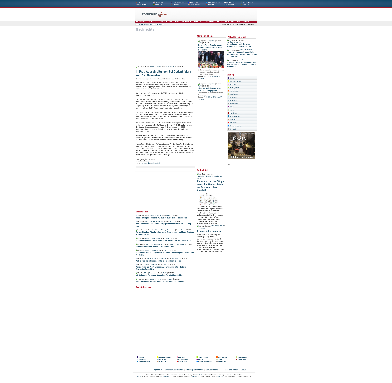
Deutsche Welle (152, 258)
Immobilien (233, 100)
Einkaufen (197, 22)
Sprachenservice (234, 116)
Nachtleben (233, 113)
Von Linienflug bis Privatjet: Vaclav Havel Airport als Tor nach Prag (161, 218)
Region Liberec (194, 2)
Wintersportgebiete (235, 126)
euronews (147, 238)
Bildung (231, 78)
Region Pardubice (230, 2)
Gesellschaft (170, 67)
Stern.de (146, 250)
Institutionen (233, 104)
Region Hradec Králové (214, 2)
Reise (177, 22)
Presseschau (160, 221)
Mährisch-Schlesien (248, 2)
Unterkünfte (186, 22)
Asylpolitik (215, 76)
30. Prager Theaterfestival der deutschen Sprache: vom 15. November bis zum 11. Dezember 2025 (242, 64)
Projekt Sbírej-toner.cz (209, 231)
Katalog (246, 22)
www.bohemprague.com (234, 42)
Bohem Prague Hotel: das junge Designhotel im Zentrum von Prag (239, 45)
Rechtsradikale (155, 163)
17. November (145, 163)
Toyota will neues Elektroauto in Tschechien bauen (155, 246)
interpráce (138, 376)
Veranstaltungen (166, 22)
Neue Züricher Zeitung (159, 230)
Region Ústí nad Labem (179, 2)
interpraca (194, 376)
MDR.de (145, 273)
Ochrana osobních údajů (235, 370)
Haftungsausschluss (194, 370)
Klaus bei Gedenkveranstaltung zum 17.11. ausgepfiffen (210, 89)
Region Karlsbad (141, 4)
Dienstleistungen (235, 81)
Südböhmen (176, 4)
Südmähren (211, 4)
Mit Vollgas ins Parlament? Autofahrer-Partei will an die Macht (160, 275)
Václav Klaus (208, 97)
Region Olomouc (229, 4)
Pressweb (220, 376)
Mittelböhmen (159, 2)
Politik (172, 221)
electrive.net (149, 244)
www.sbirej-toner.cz (218, 226)
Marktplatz (229, 22)
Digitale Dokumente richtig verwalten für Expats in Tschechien (160, 281)
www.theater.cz (244, 60)
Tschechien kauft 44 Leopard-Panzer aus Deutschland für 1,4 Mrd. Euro (163, 240)
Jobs (238, 22)
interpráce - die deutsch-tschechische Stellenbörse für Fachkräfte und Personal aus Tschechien (242, 54)
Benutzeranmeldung (214, 370)
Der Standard (150, 221)
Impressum (158, 370)
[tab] (242, 77)
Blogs (159, 24)
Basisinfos (152, 22)
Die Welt (145, 264)
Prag (139, 2)
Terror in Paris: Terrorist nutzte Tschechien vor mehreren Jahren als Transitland (210, 47)
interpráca (166, 376)
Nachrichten (140, 22)
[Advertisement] (201, 13)
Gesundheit (233, 97)
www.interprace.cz (246, 50)
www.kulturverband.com (205, 176)
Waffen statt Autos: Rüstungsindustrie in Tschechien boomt (158, 261)
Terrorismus (207, 76)
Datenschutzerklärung (174, 370)
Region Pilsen (158, 4)
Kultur (219, 22)
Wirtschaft (171, 244)
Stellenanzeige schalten (145, 24)
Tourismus (232, 120)
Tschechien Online (155, 67)
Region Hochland (195, 4)
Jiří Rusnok (216, 97)
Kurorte (231, 110)
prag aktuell (211, 41)
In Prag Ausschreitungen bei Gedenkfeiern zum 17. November (163, 73)
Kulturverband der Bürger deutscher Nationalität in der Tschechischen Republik (210, 186)
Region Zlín (246, 4)
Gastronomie (209, 22)
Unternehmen (180, 244)
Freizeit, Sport (234, 88)
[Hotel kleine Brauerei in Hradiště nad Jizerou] (241, 159)
